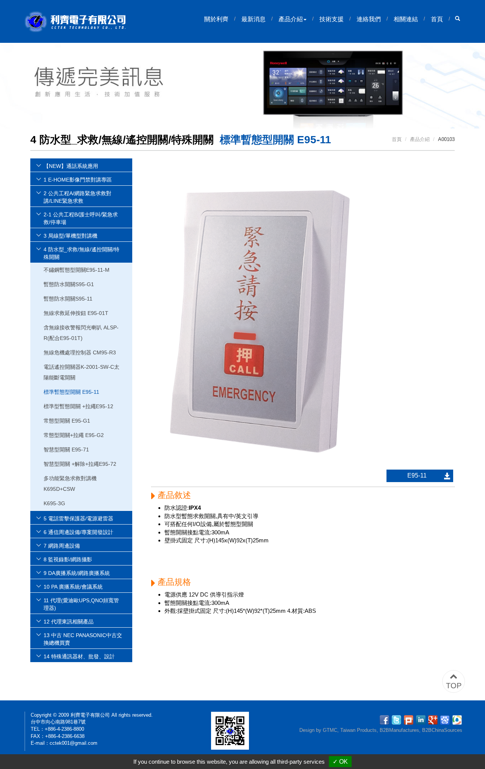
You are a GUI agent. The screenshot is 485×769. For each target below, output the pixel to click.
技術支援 (331, 19)
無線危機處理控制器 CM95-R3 (80, 352)
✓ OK (340, 761)
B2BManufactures (399, 730)
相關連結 (406, 19)
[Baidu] (446, 719)
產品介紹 (290, 19)
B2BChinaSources (442, 730)
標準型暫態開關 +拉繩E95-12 (78, 406)
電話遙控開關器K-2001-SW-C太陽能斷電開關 (81, 372)
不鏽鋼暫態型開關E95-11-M (77, 270)
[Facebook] (385, 719)
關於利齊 (216, 19)
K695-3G (54, 503)
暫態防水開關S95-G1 (69, 284)
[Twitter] (398, 719)
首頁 (437, 19)
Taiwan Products (358, 730)
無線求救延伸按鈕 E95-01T (76, 313)
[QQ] (457, 719)
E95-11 (417, 475)
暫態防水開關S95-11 (68, 299)
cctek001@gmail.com (73, 743)
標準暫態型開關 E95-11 (71, 392)
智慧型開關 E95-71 (66, 449)
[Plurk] (410, 719)
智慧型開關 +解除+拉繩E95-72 (80, 464)
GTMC (330, 730)
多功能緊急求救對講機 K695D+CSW (70, 483)
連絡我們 (369, 19)
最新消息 (253, 19)
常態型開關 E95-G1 (67, 421)
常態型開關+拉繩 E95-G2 (74, 435)
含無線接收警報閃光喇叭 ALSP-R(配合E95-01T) (81, 332)
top (454, 685)
